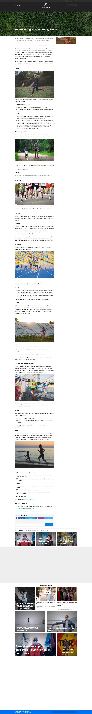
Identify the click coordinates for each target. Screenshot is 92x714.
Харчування (42, 10)
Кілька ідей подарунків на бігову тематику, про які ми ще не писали (67, 604)
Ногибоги (46, 5)
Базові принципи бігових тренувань (26, 508)
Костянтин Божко (25, 26)
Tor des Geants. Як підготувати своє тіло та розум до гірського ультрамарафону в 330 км (67, 652)
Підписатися (49, 524)
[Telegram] (18, 5)
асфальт (46, 530)
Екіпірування (26, 10)
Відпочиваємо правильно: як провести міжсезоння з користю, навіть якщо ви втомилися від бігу (27, 628)
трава (41, 530)
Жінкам (65, 10)
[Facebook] (15, 5)
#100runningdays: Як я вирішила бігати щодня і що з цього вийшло (66, 41)
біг (43, 530)
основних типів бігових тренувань (34, 511)
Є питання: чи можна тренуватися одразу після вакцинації (61, 629)
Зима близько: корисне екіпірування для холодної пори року (33, 650)
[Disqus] (46, 565)
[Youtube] (20, 5)
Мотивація (34, 10)
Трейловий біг (50, 10)
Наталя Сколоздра (29, 499)
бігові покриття (29, 530)
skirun (24, 496)
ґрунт (34, 530)
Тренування (73, 10)
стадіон (37, 530)
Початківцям (57, 10)
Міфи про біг (20, 506)
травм (26, 404)
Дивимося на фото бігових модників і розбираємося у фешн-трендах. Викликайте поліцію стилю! (24, 606)
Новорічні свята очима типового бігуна (45, 603)
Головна (18, 10)
